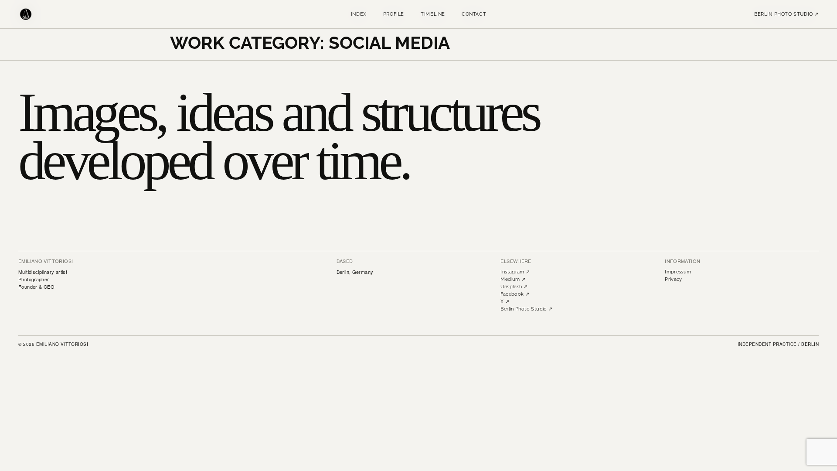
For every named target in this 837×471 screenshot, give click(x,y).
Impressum (678, 272)
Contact (474, 14)
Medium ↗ (512, 279)
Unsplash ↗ (513, 287)
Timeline (433, 14)
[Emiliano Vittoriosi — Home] (25, 14)
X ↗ (504, 301)
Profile (393, 14)
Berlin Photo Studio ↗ (786, 14)
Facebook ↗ (514, 294)
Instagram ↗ (515, 272)
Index (359, 14)
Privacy (673, 279)
